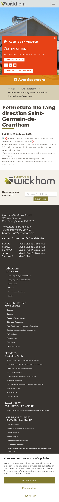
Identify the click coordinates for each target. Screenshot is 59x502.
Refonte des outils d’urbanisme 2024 (23, 360)
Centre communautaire (17, 441)
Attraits (11, 288)
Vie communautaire (15, 445)
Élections (11, 342)
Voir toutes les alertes (18, 71)
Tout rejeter (29, 496)
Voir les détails (14, 59)
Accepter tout (29, 480)
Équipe (10, 310)
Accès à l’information (16, 318)
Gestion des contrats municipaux (21, 330)
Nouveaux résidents (16, 292)
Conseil (10, 314)
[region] (29, 478)
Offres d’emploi (13, 346)
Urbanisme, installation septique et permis (25, 384)
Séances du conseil (15, 322)
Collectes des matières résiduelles (21, 376)
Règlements (12, 338)
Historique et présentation (19, 276)
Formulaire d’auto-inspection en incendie (25, 364)
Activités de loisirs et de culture (20, 428)
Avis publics (12, 334)
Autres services (13, 388)
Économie (12, 284)
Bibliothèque (12, 436)
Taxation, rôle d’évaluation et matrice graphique (28, 410)
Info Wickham (13, 396)
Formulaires (12, 392)
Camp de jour (13, 432)
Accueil (11, 88)
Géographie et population (19, 280)
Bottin (10, 296)
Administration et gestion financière (22, 326)
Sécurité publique (14, 372)
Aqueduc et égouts (15, 380)
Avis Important (28, 88)
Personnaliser (29, 488)
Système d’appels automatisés (20, 368)
